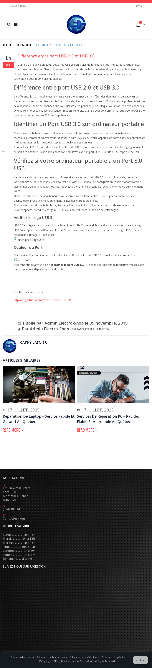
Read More (12, 430)
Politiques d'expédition (114, 657)
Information (24, 45)
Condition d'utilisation (22, 657)
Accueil (7, 45)
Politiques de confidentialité (85, 657)
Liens (139, 6)
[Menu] (15, 24)
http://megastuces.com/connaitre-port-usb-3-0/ (42, 300)
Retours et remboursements (52, 657)
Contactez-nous (14, 518)
